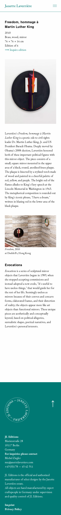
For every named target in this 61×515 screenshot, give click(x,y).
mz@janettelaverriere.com (19, 462)
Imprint (10, 505)
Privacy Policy (13, 509)
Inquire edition (15, 50)
